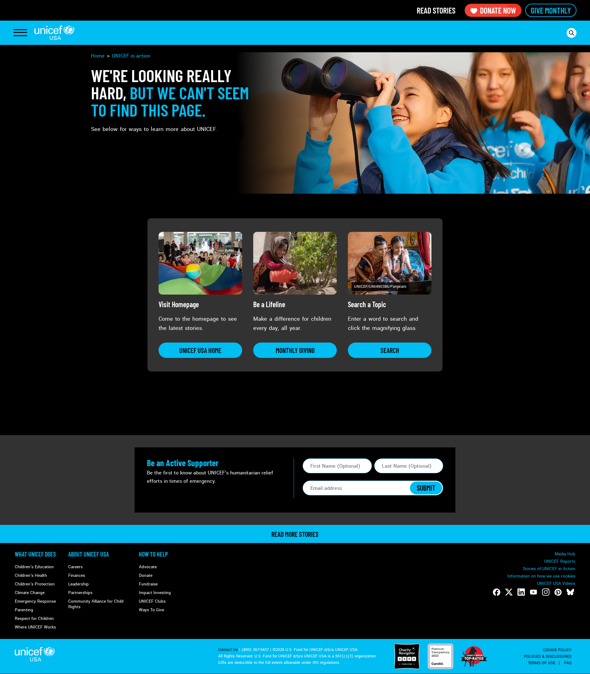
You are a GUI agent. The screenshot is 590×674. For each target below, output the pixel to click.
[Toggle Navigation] (20, 33)
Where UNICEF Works (35, 627)
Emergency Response (35, 601)
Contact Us (228, 649)
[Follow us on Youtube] (533, 592)
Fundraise (148, 584)
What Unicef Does (35, 554)
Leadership (78, 584)
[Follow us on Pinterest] (558, 592)
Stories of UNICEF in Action (549, 569)
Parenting (24, 610)
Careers (75, 567)
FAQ (568, 663)
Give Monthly (551, 10)
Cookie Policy (557, 650)
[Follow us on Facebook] (497, 592)
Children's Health (31, 575)
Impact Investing (155, 593)
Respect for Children (34, 618)
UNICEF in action (131, 55)
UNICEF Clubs (152, 601)
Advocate (148, 567)
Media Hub (565, 554)
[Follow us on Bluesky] (570, 592)
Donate (145, 575)
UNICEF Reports (559, 561)
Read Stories (436, 10)
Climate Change (30, 593)
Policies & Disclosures (548, 656)
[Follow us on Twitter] (509, 592)
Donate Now (498, 10)
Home (97, 55)
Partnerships (80, 593)
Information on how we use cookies (541, 576)
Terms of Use (541, 663)
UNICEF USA (54, 33)
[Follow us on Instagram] (546, 592)
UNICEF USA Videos (556, 583)
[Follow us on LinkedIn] (521, 592)
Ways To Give (151, 610)
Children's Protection (35, 584)
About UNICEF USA (88, 554)
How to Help (153, 554)
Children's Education (34, 567)
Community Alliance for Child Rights (96, 604)
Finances (76, 575)
